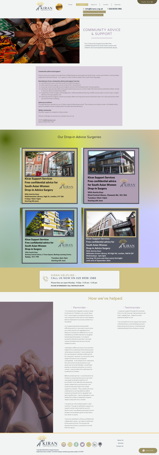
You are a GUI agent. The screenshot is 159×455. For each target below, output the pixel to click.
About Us (120, 440)
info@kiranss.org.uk (49, 120)
